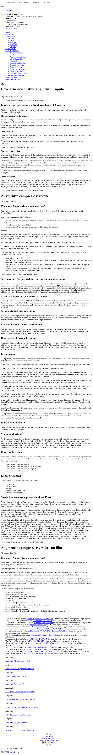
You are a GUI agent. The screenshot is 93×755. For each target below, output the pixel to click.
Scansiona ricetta (12, 29)
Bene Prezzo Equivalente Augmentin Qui (20, 692)
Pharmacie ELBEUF (44, 627)
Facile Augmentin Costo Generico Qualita (20, 699)
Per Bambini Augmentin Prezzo (16, 723)
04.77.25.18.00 (19, 18)
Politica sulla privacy (48, 738)
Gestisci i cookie (48, 742)
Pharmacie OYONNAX (42, 649)
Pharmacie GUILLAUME (42, 621)
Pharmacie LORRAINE (40, 639)
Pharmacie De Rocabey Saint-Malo (44, 635)
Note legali (49, 736)
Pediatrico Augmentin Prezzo (15, 676)
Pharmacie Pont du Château (34, 653)
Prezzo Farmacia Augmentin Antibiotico (19, 669)
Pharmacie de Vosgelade (35, 647)
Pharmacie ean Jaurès (38, 625)
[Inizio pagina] (2, 83)
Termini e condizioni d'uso (48, 740)
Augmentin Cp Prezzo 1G (14, 684)
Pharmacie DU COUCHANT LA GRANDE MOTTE (50, 631)
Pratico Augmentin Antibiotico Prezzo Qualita (21, 707)
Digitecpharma (13, 752)
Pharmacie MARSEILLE (43, 643)
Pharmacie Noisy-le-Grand (43, 623)
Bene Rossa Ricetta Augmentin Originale (20, 730)
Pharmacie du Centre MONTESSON (46, 651)
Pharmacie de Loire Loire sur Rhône (40, 619)
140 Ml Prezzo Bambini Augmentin (18, 715)
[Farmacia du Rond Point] (3, 14)
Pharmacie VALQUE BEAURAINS (50, 629)
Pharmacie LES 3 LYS (37, 641)
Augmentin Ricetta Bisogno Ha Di (17, 661)
